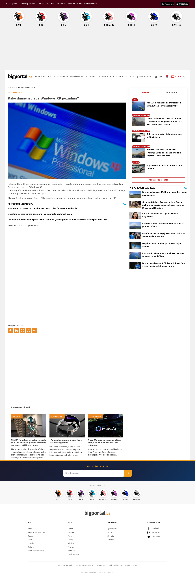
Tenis (70, 536)
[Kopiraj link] (34, 330)
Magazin (112, 522)
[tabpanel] (158, 139)
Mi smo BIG (101, 565)
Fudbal (70, 528)
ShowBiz (110, 536)
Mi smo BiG (61, 4)
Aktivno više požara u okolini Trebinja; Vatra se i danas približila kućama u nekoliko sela (163, 152)
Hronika (31, 543)
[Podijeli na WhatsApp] (28, 330)
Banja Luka (32, 528)
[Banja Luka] (166, 76)
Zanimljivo (111, 539)
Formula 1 (72, 547)
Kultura (31, 547)
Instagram (156, 532)
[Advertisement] (97, 49)
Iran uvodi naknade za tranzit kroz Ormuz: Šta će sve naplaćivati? (163, 104)
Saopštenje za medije (36, 550)
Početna (11, 87)
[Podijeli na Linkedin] (16, 330)
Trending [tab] (145, 93)
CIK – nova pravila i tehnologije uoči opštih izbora (164, 135)
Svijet (30, 539)
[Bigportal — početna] (20, 76)
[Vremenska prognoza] (155, 77)
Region (30, 536)
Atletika (71, 543)
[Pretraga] (184, 77)
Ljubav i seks (112, 528)
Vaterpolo (71, 550)
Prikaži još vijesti (158, 180)
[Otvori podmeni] (44, 76)
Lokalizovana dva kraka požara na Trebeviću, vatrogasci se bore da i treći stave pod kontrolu (163, 121)
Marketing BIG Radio (28, 4)
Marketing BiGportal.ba (46, 4)
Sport (71, 522)
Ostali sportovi (73, 554)
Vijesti (31, 522)
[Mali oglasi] (160, 77)
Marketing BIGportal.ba (85, 565)
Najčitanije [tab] (171, 93)
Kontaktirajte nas (90, 4)
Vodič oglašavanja (75, 4)
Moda (109, 532)
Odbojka (71, 539)
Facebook (155, 528)
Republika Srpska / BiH (37, 532)
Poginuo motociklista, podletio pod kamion (164, 167)
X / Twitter (156, 536)
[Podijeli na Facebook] (10, 330)
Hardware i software (26, 87)
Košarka (71, 532)
